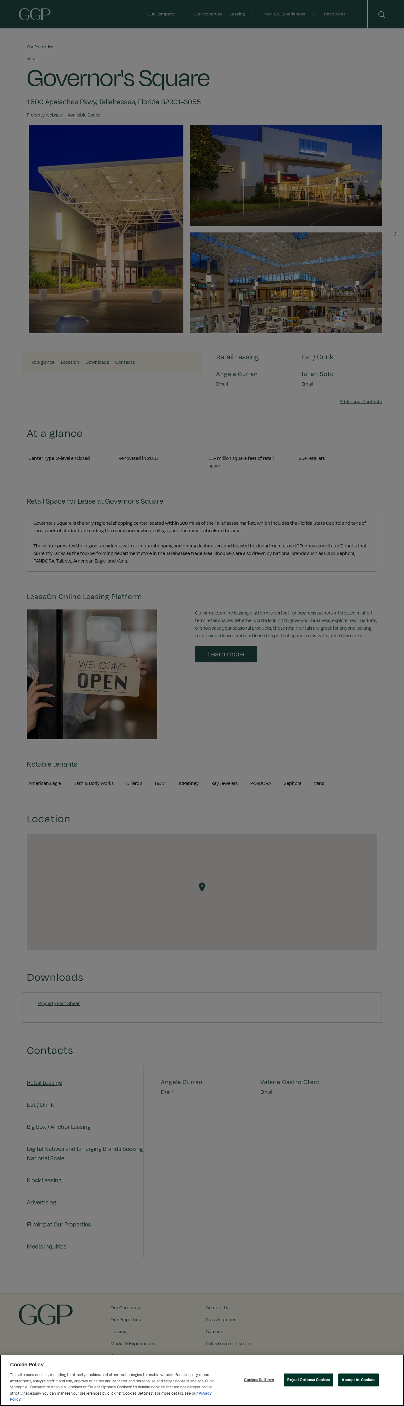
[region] (202, 1380)
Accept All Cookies (358, 1379)
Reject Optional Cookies (308, 1379)
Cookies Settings (259, 1379)
